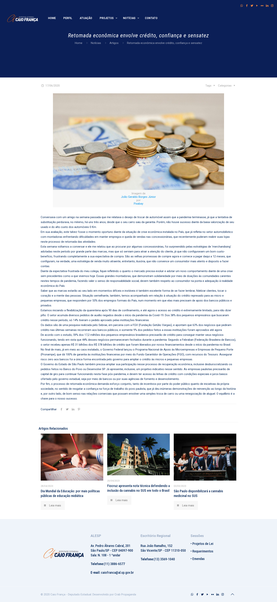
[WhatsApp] (242, 5)
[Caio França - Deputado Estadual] (23, 18)
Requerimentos (202, 551)
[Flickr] (262, 5)
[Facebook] (247, 5)
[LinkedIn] (267, 5)
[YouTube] (257, 5)
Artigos (114, 43)
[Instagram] (272, 5)
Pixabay (138, 203)
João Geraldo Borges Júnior (138, 197)
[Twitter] (252, 5)
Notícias (96, 43)
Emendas (198, 559)
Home (78, 43)
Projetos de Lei (202, 544)
